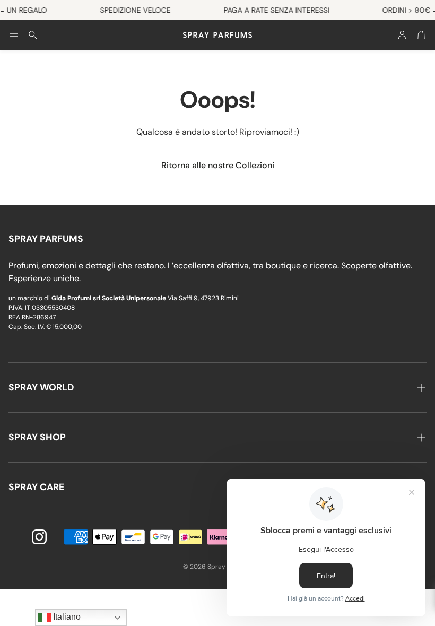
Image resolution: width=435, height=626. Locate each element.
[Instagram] (39, 536)
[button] (13, 35)
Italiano (66, 616)
